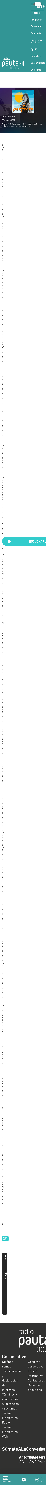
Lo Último (36, 69)
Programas (37, 19)
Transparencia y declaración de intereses (10, 1380)
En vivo (5, 1478)
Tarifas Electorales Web (10, 1431)
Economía (36, 33)
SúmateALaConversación (16, 1448)
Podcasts (36, 12)
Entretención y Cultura (37, 41)
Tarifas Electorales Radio (10, 1417)
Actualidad (36, 26)
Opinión (34, 49)
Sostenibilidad (37, 62)
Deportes (36, 55)
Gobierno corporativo (35, 1364)
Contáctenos (36, 1380)
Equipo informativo (35, 1373)
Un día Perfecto (8, 116)
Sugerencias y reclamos (10, 1406)
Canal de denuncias (35, 1387)
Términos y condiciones (10, 1396)
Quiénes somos (7, 1364)
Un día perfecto (5, 1238)
